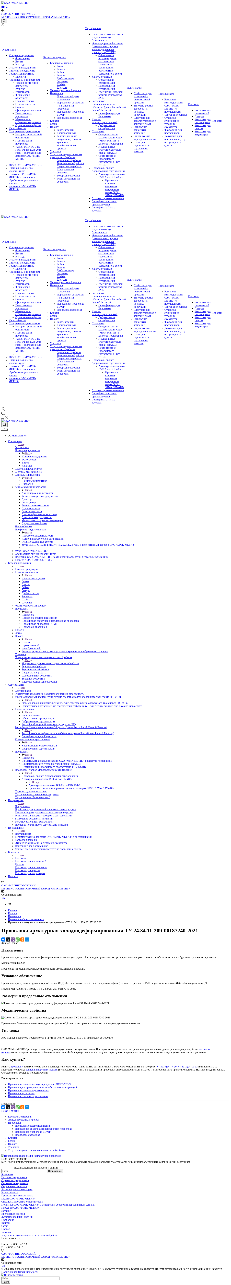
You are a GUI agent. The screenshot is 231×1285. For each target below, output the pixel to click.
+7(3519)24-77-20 (167, 1066)
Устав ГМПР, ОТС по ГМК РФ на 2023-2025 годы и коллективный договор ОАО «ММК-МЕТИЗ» (28, 152)
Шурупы (62, 87)
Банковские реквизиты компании (140, 129)
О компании (9, 49)
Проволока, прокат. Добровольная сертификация (108, 169)
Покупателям (134, 87)
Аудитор (20, 88)
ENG (4, 7)
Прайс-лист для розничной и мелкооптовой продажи (143, 98)
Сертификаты (93, 28)
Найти (6, 1282)
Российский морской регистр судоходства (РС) (110, 94)
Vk (3, 897)
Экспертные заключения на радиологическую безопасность (107, 37)
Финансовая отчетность (22, 96)
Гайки (60, 72)
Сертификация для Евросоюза (109, 115)
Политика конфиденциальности (19, 1271)
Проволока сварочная (69, 117)
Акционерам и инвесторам (24, 79)
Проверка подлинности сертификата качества (141, 147)
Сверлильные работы (69, 166)
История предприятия (21, 55)
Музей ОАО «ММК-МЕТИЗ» (25, 164)
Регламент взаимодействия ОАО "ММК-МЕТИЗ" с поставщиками (173, 105)
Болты (60, 66)
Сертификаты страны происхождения (104, 203)
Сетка (53, 123)
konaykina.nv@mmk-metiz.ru (41, 1069)
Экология (20, 76)
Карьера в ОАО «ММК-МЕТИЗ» (20, 1207)
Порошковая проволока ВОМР (33, 1131)
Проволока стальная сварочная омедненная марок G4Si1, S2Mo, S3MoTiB (114, 188)
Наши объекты (17, 128)
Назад (21, 444)
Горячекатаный (65, 129)
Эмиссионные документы (23, 115)
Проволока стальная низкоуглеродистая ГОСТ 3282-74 (39, 1084)
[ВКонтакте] (3, 939)
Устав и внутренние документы (26, 84)
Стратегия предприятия (22, 67)
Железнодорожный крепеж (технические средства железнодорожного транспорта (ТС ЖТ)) (107, 48)
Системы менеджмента (22, 70)
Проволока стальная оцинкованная (28, 1090)
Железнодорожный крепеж (65, 90)
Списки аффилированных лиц (28, 109)
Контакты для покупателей (203, 112)
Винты (61, 69)
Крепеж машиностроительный (104, 121)
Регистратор (22, 91)
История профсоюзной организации (28, 136)
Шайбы (61, 84)
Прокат (54, 126)
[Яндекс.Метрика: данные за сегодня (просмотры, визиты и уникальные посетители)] (12, 1275)
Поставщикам (166, 93)
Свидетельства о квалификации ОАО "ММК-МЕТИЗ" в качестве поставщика (110, 139)
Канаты (54, 120)
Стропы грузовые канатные (108, 198)
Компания (7, 1174)
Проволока (56, 93)
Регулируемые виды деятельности (145, 137)
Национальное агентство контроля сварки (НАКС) (109, 149)
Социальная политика (21, 73)
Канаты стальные (102, 76)
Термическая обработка (70, 163)
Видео (19, 61)
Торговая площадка (175, 114)
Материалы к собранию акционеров (28, 121)
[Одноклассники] (22, 939)
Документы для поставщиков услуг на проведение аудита (175, 141)
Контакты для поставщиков (203, 121)
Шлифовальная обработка (65, 171)
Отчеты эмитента (25, 104)
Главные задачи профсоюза (24, 142)
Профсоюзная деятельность (24, 131)
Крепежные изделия (61, 63)
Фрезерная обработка (69, 160)
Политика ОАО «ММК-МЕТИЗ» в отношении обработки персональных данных (23, 179)
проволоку (17, 1066)
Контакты (193, 104)
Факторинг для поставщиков (173, 131)
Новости (217, 120)
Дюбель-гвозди (65, 78)
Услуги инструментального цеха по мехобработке (66, 156)
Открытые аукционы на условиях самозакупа (171, 122)
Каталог (6, 1210)
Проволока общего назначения (68, 98)
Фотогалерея (22, 58)
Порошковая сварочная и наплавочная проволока (70, 105)
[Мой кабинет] (2, 24)
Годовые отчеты (24, 101)
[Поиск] (4, 21)
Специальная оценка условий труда (21, 169)
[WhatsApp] (18, 939)
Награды (20, 64)
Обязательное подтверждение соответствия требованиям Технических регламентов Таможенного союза (110, 64)
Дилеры (199, 116)
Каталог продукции (54, 57)
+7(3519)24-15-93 (188, 1066)
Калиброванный (66, 133)
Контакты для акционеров (203, 133)
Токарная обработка (68, 175)
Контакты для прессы (203, 127)
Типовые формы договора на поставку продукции (143, 110)
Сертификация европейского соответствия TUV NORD (109, 160)
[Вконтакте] (9, 904)
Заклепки (62, 81)
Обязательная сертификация (106, 81)
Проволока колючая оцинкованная (28, 1096)
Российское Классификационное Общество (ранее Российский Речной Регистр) (109, 106)
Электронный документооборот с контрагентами (145, 120)
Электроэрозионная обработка (68, 180)
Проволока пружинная (21, 1093)
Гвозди (61, 75)
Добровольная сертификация (106, 87)
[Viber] (13, 939)
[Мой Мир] (27, 939)
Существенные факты (28, 125)
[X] (8, 939)
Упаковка (55, 151)
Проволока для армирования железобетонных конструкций (42, 1087)
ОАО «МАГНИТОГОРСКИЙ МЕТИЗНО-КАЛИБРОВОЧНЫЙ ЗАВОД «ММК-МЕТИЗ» (35, 16)
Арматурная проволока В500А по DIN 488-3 (111, 176)
